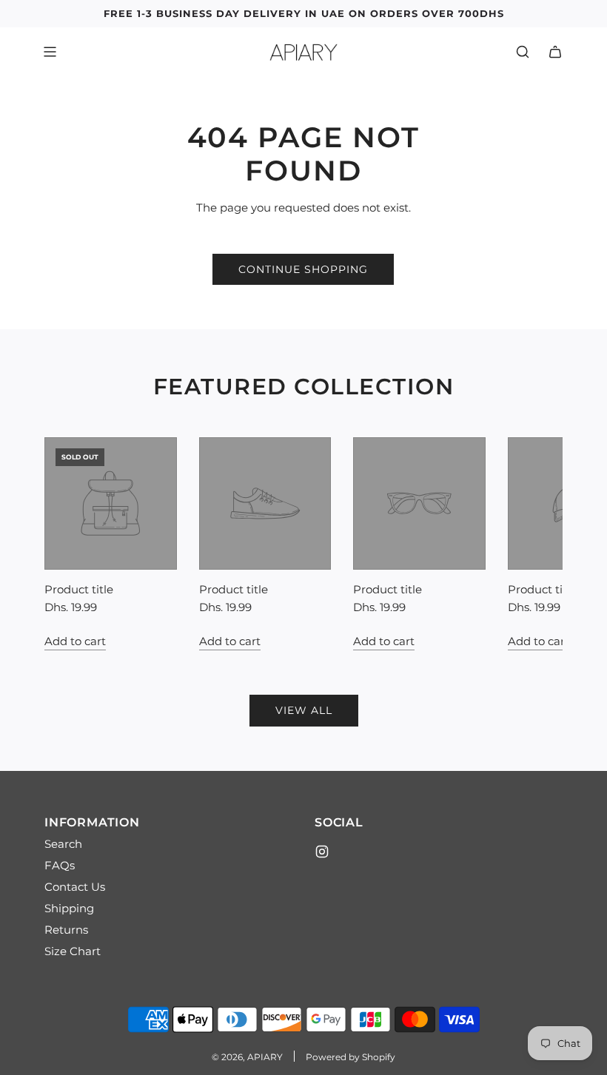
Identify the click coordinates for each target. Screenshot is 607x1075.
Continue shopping (303, 269)
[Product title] (110, 503)
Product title (78, 589)
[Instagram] (322, 851)
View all (303, 710)
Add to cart (75, 641)
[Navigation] (49, 52)
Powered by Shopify (350, 1056)
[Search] (522, 52)
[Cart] (555, 52)
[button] (72, 544)
